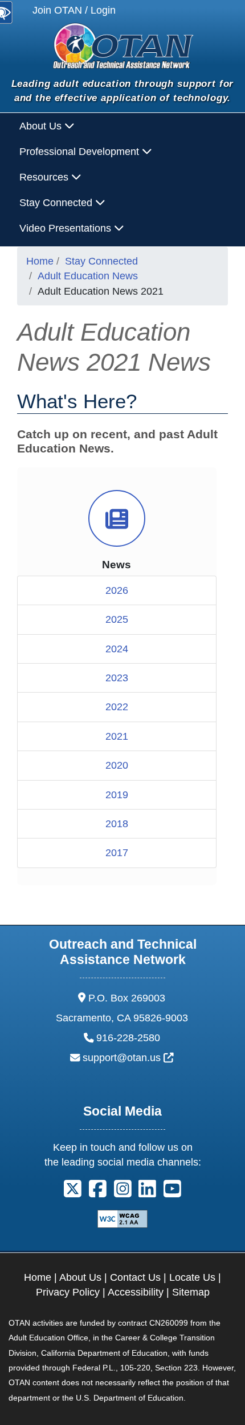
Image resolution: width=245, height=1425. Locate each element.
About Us (80, 1277)
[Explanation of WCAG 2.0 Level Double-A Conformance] (122, 1217)
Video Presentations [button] (66, 228)
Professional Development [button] (80, 151)
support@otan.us (128, 1057)
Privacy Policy (68, 1292)
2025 (116, 619)
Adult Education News (88, 276)
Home (40, 261)
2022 (116, 707)
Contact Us (135, 1277)
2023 (116, 678)
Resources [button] (45, 177)
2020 (116, 765)
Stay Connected (101, 261)
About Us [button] (41, 126)
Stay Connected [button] (57, 202)
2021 (116, 736)
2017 (116, 852)
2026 (116, 590)
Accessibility (136, 1292)
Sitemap (191, 1292)
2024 (116, 649)
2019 (116, 794)
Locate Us (192, 1277)
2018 (116, 823)
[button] (72, 1192)
